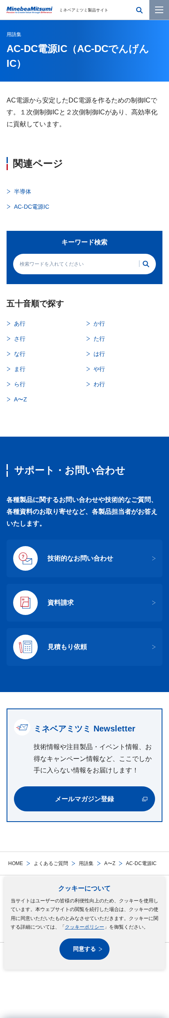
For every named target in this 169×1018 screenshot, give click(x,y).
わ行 (99, 384)
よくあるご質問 (51, 863)
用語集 (86, 863)
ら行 (19, 384)
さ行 (19, 338)
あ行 (19, 323)
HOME (15, 863)
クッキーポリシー (84, 927)
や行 (99, 369)
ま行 (19, 369)
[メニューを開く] (159, 10)
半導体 (22, 191)
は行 (99, 354)
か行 (99, 323)
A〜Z (109, 863)
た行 (99, 338)
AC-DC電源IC (31, 206)
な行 (19, 354)
